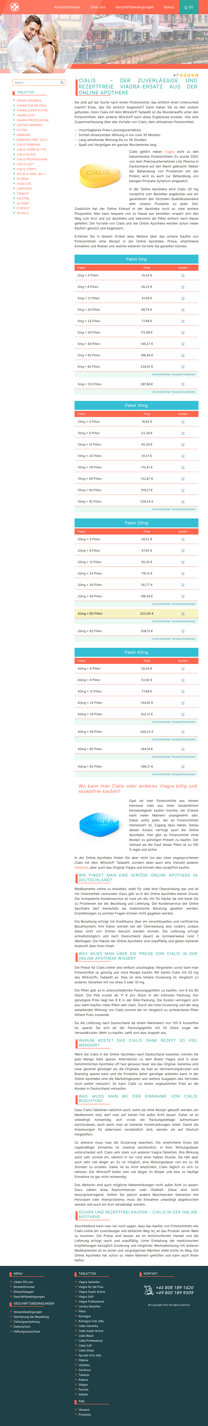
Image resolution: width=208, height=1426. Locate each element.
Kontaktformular (67, 7)
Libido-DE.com (23, 1282)
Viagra (169, 152)
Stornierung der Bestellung (31, 1316)
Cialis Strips (26, 169)
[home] (19, 7)
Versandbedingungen (28, 1312)
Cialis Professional (32, 159)
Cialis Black (26, 154)
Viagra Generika (29, 100)
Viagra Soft (26, 115)
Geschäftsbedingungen (135, 7)
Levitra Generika (30, 125)
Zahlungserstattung (27, 1321)
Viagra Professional (33, 120)
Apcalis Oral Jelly (31, 174)
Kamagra (23, 134)
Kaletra (23, 198)
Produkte (85, 1414)
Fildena (22, 178)
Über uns (97, 7)
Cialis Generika (28, 144)
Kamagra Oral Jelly (32, 139)
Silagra (23, 203)
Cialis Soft (25, 164)
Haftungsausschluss (27, 1331)
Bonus (169, 7)
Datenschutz (22, 1326)
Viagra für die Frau (32, 105)
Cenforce (24, 188)
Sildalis (23, 213)
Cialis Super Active (31, 149)
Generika (81, 867)
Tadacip (23, 193)
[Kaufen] (183, 275)
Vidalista (24, 183)
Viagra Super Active (32, 110)
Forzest (23, 208)
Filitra (22, 130)
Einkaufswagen (24, 1291)
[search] (62, 82)
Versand (84, 1409)
